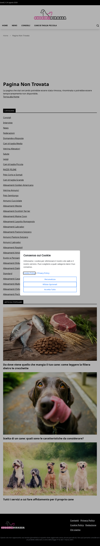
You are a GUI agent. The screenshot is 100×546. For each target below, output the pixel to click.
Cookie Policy (29, 273)
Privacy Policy (43, 273)
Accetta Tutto (50, 289)
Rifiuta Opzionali (50, 284)
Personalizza (50, 279)
